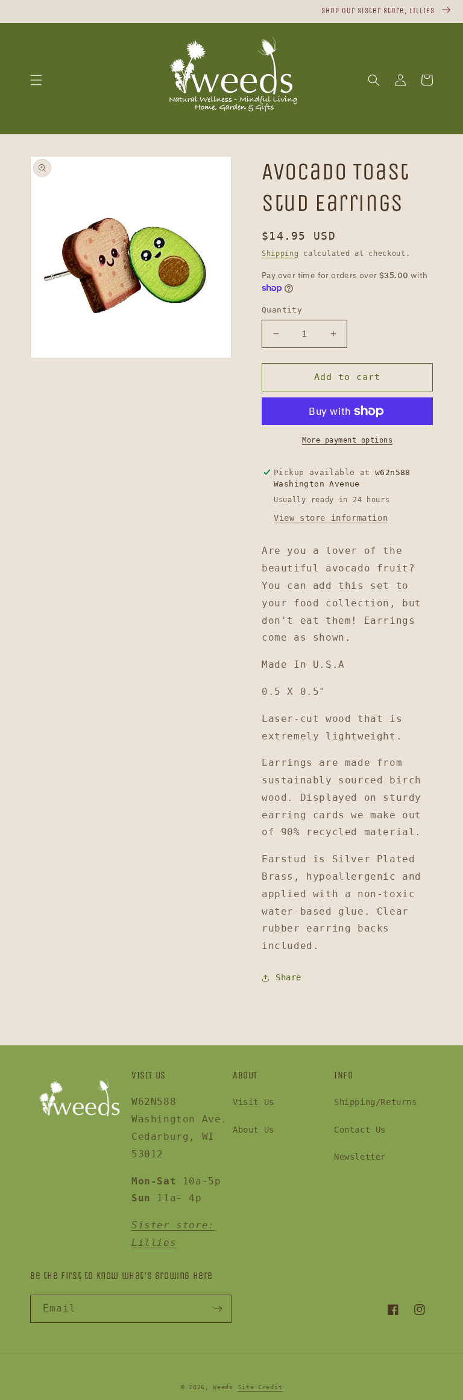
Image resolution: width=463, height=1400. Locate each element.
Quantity (282, 309)
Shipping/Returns (375, 1102)
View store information (331, 518)
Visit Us (253, 1102)
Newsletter (360, 1157)
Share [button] (288, 977)
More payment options (347, 440)
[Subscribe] (217, 1309)
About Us (253, 1129)
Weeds (223, 1387)
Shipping (280, 253)
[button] (36, 80)
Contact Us (360, 1129)
